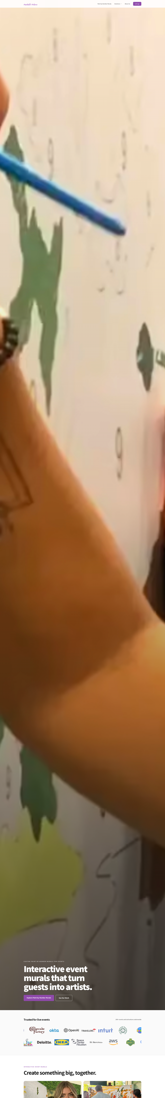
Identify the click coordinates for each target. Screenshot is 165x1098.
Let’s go (137, 4)
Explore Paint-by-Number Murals (39, 998)
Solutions (117, 4)
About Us (127, 4)
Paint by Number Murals (104, 4)
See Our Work (64, 998)
